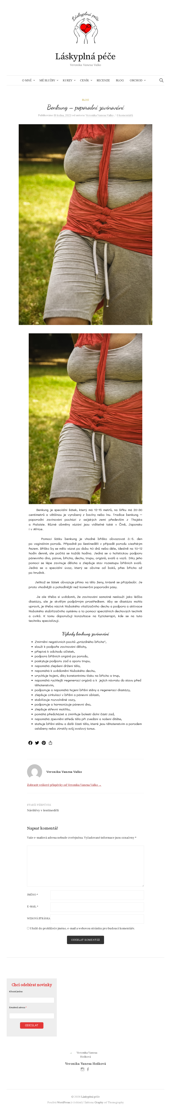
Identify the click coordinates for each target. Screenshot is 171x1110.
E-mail (32, 906)
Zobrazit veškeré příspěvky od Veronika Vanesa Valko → (64, 785)
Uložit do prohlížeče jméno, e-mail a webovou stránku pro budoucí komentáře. (82, 928)
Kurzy (67, 80)
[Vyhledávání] (161, 80)
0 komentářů (125, 115)
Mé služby (47, 80)
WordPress (63, 1102)
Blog (120, 80)
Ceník (84, 80)
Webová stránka (38, 918)
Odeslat (32, 1025)
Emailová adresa (17, 1007)
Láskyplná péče (85, 56)
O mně (27, 80)
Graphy (99, 1102)
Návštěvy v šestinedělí (43, 810)
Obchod (136, 80)
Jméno (32, 895)
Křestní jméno (16, 991)
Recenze (103, 80)
